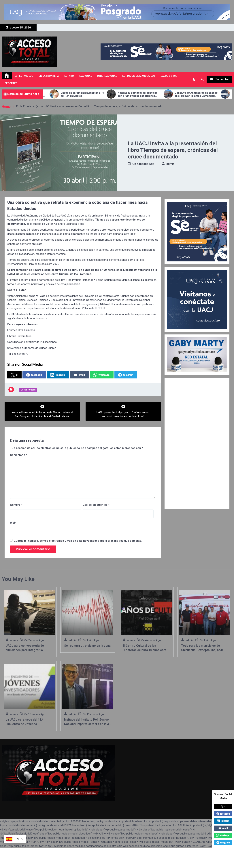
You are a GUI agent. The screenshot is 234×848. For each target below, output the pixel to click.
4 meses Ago (145, 164)
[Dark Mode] (194, 79)
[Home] (7, 75)
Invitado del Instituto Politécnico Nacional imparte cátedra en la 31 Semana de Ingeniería (87, 724)
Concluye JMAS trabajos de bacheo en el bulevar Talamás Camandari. (162, 94)
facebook (36, 374)
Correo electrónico (96, 504)
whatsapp (104, 374)
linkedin (60, 374)
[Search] (202, 79)
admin (170, 164)
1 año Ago (93, 640)
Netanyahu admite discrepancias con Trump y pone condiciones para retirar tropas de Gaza (104, 94)
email (82, 374)
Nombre (16, 504)
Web (13, 522)
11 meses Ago (95, 714)
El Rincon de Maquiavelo (138, 75)
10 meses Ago (36, 714)
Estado (69, 75)
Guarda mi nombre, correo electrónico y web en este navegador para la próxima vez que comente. (78, 540)
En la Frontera (49, 75)
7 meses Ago (36, 640)
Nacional (85, 75)
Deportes (11, 83)
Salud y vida (169, 75)
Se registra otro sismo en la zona (87, 645)
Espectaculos (23, 75)
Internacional (107, 75)
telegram (128, 374)
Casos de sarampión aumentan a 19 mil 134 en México (49, 94)
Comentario (18, 455)
